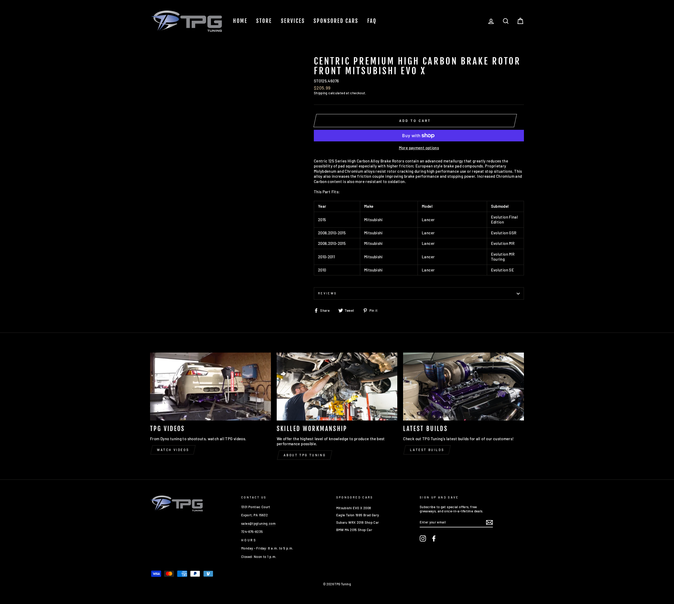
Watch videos (173, 450)
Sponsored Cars (336, 21)
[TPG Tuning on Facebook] (434, 538)
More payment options (419, 147)
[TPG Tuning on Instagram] (423, 538)
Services (293, 21)
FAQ (371, 21)
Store (264, 21)
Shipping (321, 93)
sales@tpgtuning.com (258, 523)
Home (240, 21)
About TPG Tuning (305, 455)
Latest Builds (427, 450)
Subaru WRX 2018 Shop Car (357, 522)
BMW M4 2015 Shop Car (354, 530)
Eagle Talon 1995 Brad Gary (357, 515)
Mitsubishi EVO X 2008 (353, 508)
